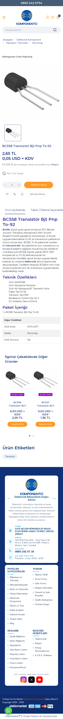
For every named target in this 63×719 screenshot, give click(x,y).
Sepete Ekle (17, 424)
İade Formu (40, 583)
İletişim (38, 643)
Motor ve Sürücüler (19, 589)
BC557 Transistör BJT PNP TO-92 (45, 404)
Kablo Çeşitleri (17, 610)
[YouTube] (39, 679)
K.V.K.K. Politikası (43, 655)
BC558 (6, 229)
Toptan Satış (16, 619)
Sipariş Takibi (41, 574)
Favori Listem (16, 663)
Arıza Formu (41, 579)
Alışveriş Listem (17, 654)
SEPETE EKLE (38, 185)
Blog (12, 623)
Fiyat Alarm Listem (19, 658)
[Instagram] (23, 679)
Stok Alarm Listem (18, 650)
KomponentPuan (18, 667)
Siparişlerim (15, 645)
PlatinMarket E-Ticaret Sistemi (22, 716)
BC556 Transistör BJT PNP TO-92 (17, 404)
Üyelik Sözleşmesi (43, 600)
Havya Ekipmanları (19, 594)
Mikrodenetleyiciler (19, 585)
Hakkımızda (40, 639)
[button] (29, 435)
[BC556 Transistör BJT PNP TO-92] (17, 382)
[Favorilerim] (53, 17)
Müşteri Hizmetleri (43, 588)
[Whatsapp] (8, 710)
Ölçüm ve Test (17, 606)
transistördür (13, 245)
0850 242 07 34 (24, 551)
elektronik (31, 261)
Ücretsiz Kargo (42, 604)
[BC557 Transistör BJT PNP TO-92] (45, 382)
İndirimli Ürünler (17, 614)
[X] (31, 679)
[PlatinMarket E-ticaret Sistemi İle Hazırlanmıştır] (18, 706)
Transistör (10, 456)
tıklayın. (55, 164)
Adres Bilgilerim (17, 641)
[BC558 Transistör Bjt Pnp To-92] (31, 92)
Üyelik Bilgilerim (17, 636)
